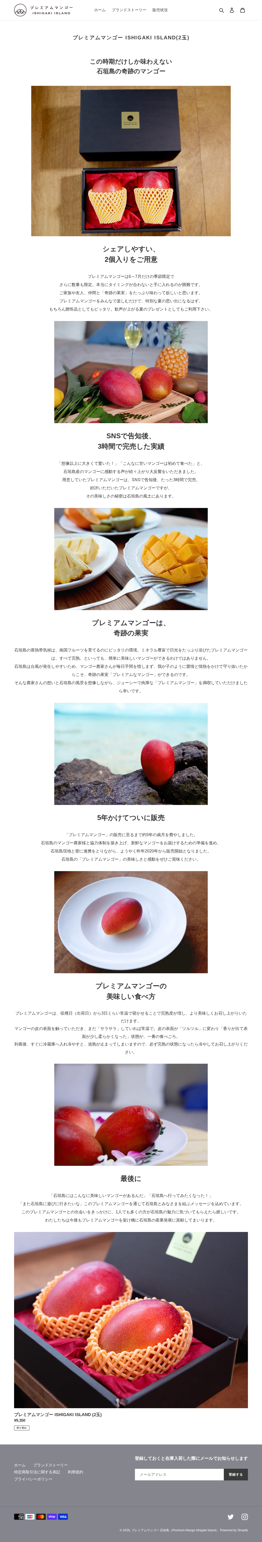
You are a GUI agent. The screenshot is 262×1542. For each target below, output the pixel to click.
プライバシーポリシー (33, 1479)
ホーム (20, 1465)
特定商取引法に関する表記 (37, 1472)
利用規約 (75, 1472)
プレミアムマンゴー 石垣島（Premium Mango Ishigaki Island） (175, 1530)
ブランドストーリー (50, 1465)
